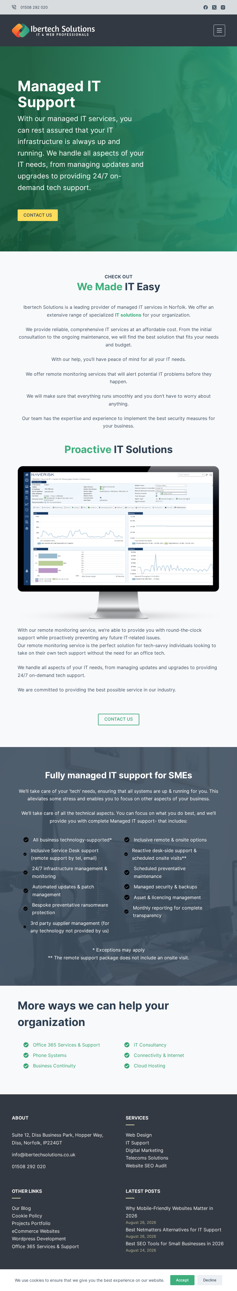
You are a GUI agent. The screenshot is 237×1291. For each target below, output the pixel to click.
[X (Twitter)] (214, 7)
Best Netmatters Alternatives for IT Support (173, 1229)
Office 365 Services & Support (45, 1246)
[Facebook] (205, 7)
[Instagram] (223, 7)
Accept (182, 1280)
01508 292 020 (34, 7)
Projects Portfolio (31, 1223)
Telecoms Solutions (147, 1158)
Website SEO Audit (146, 1165)
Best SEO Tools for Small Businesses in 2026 (175, 1243)
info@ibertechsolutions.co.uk (43, 1154)
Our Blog (21, 1208)
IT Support (137, 1143)
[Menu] (219, 30)
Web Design (139, 1135)
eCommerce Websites (36, 1231)
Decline (209, 1280)
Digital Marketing (144, 1150)
